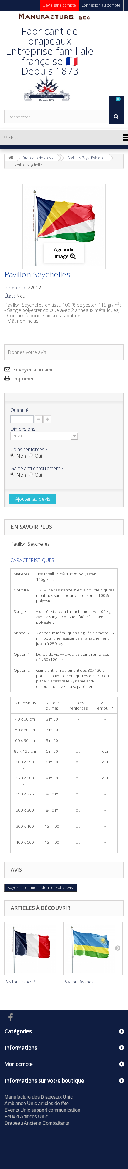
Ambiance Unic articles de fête (36, 1103)
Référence (15, 287)
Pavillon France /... (21, 981)
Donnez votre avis (27, 352)
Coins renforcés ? (29, 449)
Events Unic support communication (42, 1109)
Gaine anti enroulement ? (37, 468)
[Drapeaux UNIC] (46, 60)
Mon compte (18, 1064)
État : (9, 296)
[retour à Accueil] (10, 157)
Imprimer (23, 378)
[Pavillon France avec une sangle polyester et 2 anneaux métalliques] (30, 948)
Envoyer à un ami (32, 369)
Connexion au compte (101, 5)
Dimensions (23, 429)
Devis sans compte (59, 5)
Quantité (19, 410)
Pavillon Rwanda (78, 981)
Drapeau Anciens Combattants (36, 1123)
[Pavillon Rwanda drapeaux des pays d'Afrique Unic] (89, 948)
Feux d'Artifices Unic (26, 1116)
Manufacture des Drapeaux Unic (38, 1096)
